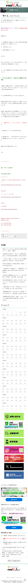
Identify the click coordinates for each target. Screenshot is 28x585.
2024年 (4, 326)
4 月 (12, 314)
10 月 (12, 320)
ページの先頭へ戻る (14, 560)
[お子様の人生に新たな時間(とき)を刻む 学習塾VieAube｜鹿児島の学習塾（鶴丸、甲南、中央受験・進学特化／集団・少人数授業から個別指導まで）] (14, 4)
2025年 (4, 317)
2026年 (4, 309)
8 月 (20, 312)
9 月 (16, 320)
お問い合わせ (14, 499)
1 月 (25, 314)
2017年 (4, 386)
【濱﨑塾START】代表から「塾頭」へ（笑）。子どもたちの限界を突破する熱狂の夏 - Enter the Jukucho (15, 298)
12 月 (3, 320)
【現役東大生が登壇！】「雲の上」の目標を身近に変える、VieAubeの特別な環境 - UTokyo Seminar (15, 254)
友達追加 (14, 527)
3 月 (16, 314)
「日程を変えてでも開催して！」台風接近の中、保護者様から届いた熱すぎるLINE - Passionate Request (15, 270)
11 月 (7, 320)
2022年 (4, 343)
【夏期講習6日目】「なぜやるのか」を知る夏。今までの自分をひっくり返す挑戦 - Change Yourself (14, 292)
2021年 (4, 352)
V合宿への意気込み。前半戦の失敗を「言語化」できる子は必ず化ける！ (14, 264)
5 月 (7, 314)
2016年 (4, 394)
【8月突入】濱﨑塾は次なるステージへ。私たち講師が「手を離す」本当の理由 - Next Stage (14, 276)
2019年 (4, 369)
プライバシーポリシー (10, 577)
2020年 (4, 360)
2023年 (4, 335)
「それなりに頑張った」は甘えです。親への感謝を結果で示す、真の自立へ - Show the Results (15, 259)
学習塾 (3, 245)
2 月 (20, 314)
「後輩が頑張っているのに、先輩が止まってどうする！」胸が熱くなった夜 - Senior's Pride (15, 287)
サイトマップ (19, 577)
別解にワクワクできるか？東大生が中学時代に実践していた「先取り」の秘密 (15, 249)
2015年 (4, 403)
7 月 (25, 312)
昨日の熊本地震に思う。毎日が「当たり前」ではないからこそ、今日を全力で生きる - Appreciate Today (15, 281)
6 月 (3, 314)
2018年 (4, 377)
